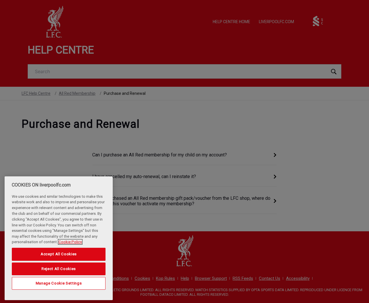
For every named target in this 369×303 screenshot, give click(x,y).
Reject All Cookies (59, 268)
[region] (59, 238)
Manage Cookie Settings (59, 283)
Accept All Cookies (59, 254)
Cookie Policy (70, 242)
